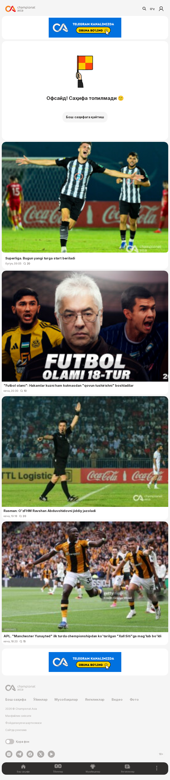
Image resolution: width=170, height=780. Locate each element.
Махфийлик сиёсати (18, 715)
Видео (117, 699)
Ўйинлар (40, 699)
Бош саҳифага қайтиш (85, 117)
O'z (152, 9)
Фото (134, 699)
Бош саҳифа (15, 699)
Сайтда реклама (16, 730)
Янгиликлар (95, 699)
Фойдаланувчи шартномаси (23, 723)
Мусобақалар (66, 699)
